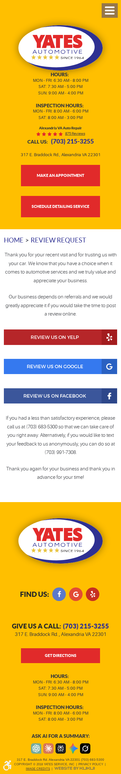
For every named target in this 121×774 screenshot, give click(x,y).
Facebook (59, 594)
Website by (74, 768)
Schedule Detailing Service (60, 206)
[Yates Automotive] (60, 47)
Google (76, 594)
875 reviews (75, 134)
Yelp (92, 594)
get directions (60, 655)
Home (14, 240)
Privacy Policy (90, 764)
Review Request (58, 240)
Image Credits (38, 768)
